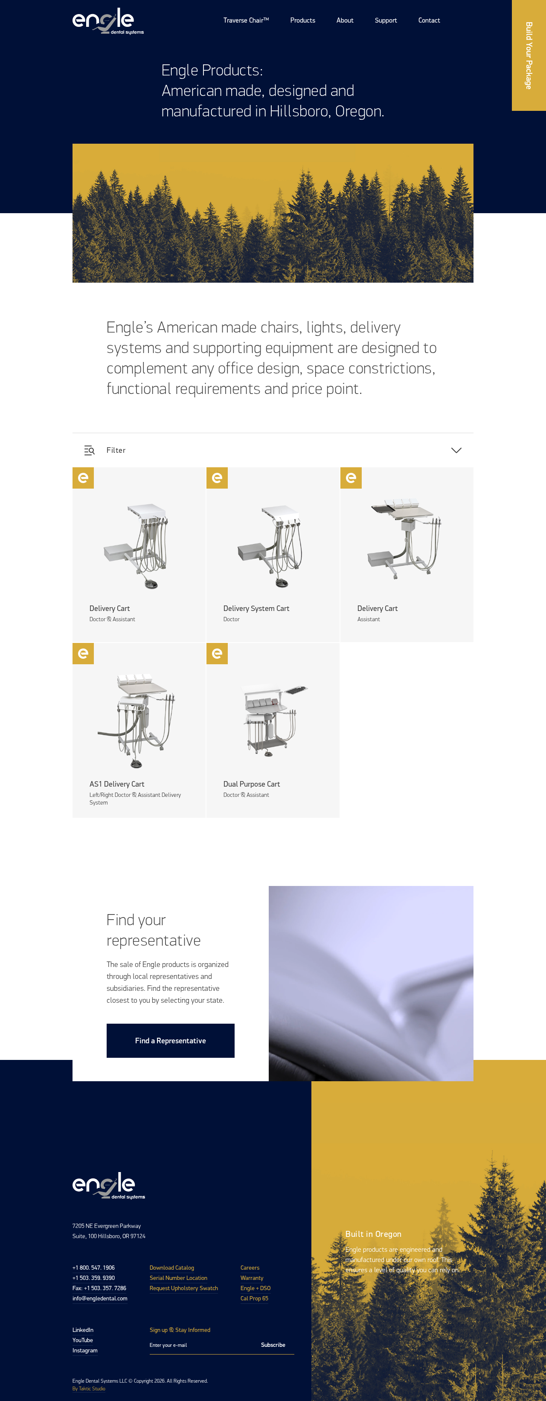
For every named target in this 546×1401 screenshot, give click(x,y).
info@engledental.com (100, 1298)
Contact (429, 20)
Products (302, 20)
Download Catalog (172, 1267)
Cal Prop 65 (254, 1298)
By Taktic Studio (89, 1389)
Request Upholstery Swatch (184, 1288)
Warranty (252, 1278)
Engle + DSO (256, 1288)
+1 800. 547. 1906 (94, 1267)
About (345, 20)
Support (386, 20)
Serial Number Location (178, 1278)
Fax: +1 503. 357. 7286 (99, 1288)
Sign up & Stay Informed (180, 1330)
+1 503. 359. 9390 (94, 1278)
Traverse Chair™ (246, 20)
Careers (250, 1267)
